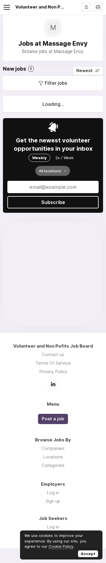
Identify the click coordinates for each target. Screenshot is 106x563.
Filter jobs (56, 83)
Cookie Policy (61, 546)
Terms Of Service (53, 363)
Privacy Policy (53, 371)
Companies (53, 448)
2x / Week (64, 157)
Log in (53, 492)
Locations (53, 457)
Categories (53, 465)
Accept (88, 553)
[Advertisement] (53, 274)
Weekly (39, 157)
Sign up (53, 501)
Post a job (53, 418)
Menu (8, 7)
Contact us (53, 354)
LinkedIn (53, 384)
